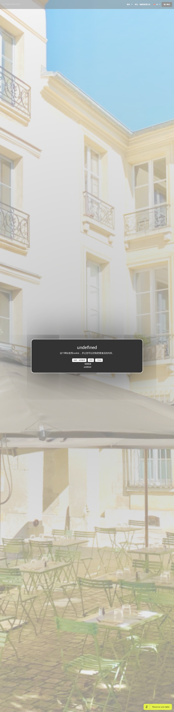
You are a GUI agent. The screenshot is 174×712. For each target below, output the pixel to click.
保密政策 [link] (88, 364)
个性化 (99, 360)
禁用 (91, 360)
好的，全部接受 (79, 360)
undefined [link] (87, 367)
